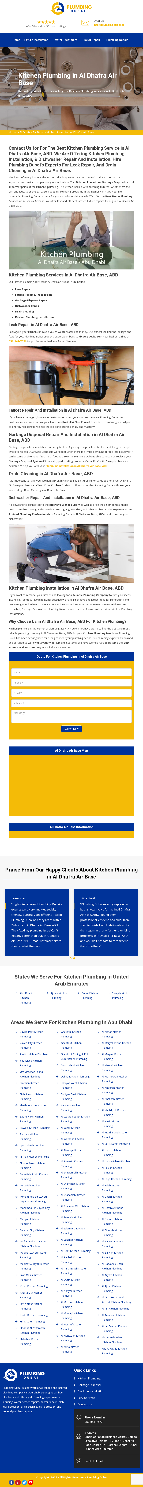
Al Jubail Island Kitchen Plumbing (115, 1135)
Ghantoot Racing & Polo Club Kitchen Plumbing (75, 1056)
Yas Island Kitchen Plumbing (31, 1063)
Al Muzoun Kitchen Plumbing (72, 1304)
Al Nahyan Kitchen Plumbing (71, 1293)
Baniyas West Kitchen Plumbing (74, 1085)
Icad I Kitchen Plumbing (34, 1315)
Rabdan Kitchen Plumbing (29, 1136)
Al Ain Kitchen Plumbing (115, 1308)
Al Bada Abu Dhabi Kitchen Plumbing (112, 1266)
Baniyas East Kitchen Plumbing (73, 1096)
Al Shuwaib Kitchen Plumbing (72, 1163)
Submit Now (71, 728)
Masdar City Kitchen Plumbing (32, 1232)
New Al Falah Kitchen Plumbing (32, 1165)
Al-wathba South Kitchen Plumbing (75, 1119)
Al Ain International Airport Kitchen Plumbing (116, 1300)
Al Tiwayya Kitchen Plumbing (72, 1152)
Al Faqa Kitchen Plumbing (117, 1179)
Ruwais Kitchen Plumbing (35, 1127)
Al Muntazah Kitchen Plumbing (73, 1338)
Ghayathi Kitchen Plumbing (71, 1034)
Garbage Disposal (89, 1385)
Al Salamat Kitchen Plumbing (72, 1242)
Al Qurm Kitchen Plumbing (70, 1282)
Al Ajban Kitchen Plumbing (111, 1288)
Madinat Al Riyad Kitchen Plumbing (34, 1266)
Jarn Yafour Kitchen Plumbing (31, 1306)
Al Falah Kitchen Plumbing (111, 1188)
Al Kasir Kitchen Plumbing (111, 1123)
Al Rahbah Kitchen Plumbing (71, 1259)
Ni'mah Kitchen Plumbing (34, 1156)
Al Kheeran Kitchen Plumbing (113, 1090)
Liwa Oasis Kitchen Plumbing (31, 1277)
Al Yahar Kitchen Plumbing (70, 1130)
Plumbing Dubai (97, 1477)
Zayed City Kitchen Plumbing (31, 1045)
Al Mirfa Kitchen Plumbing (70, 1349)
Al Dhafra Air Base (31, 132)
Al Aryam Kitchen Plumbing (112, 1277)
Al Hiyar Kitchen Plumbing (111, 1152)
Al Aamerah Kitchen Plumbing (113, 1317)
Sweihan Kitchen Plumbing (29, 1085)
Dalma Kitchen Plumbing (75, 1076)
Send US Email (94, 1461)
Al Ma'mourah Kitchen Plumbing (114, 1079)
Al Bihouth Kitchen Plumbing (112, 1232)
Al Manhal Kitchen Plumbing (112, 1067)
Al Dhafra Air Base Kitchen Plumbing (112, 1210)
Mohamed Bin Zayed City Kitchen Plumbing (35, 1210)
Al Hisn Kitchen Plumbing (116, 1161)
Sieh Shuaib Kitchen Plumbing (31, 1096)
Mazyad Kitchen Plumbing (29, 1221)
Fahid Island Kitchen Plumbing (73, 1067)
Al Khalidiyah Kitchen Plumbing (114, 1112)
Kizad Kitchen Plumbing (34, 1286)
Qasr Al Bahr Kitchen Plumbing (32, 1148)
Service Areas (86, 1398)
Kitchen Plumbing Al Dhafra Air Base (70, 132)
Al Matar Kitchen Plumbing (111, 1034)
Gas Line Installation (91, 1391)
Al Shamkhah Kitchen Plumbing (73, 1186)
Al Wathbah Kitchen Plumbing (72, 1141)
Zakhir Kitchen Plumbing (34, 1054)
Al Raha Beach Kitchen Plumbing (74, 1271)
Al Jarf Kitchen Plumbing (116, 1143)
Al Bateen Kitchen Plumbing (112, 1244)
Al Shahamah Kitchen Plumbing (73, 1197)
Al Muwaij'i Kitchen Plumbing (72, 1315)
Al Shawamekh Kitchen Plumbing (74, 1175)
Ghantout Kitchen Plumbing (71, 1045)
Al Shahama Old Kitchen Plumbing (75, 1208)
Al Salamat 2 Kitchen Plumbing (73, 1231)
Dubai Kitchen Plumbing (89, 995)
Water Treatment (65, 40)
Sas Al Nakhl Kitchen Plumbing (32, 1119)
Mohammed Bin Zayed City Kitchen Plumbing (33, 1199)
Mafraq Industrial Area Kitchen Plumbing (33, 1244)
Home (16, 40)
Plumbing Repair (117, 40)
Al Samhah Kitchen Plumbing (71, 1219)
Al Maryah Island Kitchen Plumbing (116, 1045)
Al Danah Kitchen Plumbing (112, 1221)
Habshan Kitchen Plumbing (30, 1341)
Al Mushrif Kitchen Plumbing (71, 1327)
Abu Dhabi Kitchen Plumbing (26, 997)
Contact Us (85, 1404)
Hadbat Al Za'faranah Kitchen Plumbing (32, 1330)
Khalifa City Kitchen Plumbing (31, 1295)
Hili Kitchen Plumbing (32, 1321)
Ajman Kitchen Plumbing (59, 995)
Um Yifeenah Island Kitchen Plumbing (31, 1074)
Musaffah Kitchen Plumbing (30, 1188)
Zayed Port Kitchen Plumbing (31, 1034)
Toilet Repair (91, 40)
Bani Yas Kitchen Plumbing (71, 1108)
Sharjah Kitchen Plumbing (121, 995)
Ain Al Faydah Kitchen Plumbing (114, 1328)
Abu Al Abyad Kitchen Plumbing (114, 1351)
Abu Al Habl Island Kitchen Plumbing (112, 1340)
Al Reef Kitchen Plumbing (76, 1251)
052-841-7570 (93, 1422)
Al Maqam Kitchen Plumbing (112, 1056)
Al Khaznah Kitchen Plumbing (113, 1101)
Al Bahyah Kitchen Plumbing (112, 1255)
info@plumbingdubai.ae (109, 24)
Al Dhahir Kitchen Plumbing (112, 1199)
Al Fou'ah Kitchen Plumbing (112, 1170)
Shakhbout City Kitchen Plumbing (33, 1108)
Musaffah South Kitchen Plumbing (34, 1176)
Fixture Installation (36, 40)
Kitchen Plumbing (89, 1378)
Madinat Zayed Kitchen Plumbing (33, 1255)
